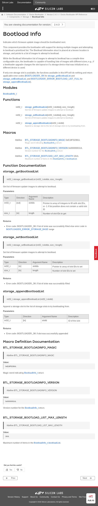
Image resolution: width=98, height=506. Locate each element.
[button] (7, 8)
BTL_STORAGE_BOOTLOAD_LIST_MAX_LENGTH (49, 156)
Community (40, 2)
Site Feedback (84, 497)
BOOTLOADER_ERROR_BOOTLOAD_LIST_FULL (55, 79)
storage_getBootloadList (59, 76)
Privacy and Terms (69, 497)
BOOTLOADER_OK (34, 76)
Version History (14, 497)
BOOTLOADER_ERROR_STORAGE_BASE (27, 229)
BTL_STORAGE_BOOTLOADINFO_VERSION (46, 148)
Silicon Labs (7, 2)
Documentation (24, 2)
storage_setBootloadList (14, 79)
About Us (34, 497)
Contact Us (55, 497)
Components (14, 17)
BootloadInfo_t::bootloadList (65, 159)
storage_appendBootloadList (16, 82)
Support (25, 497)
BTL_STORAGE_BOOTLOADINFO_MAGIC (45, 140)
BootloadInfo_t (10, 94)
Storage (26, 17)
